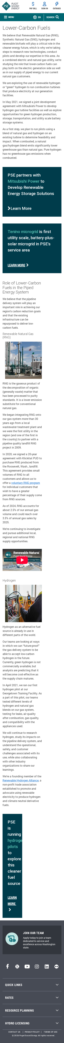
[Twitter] (17, 967)
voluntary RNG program (25, 483)
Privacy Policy (32, 1032)
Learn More (16, 265)
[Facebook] (7, 967)
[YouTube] (27, 967)
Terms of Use (50, 1032)
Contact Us (14, 1032)
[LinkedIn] (47, 967)
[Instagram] (37, 967)
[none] (9, 17)
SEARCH (50, 17)
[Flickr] (56, 967)
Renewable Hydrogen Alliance (21, 780)
